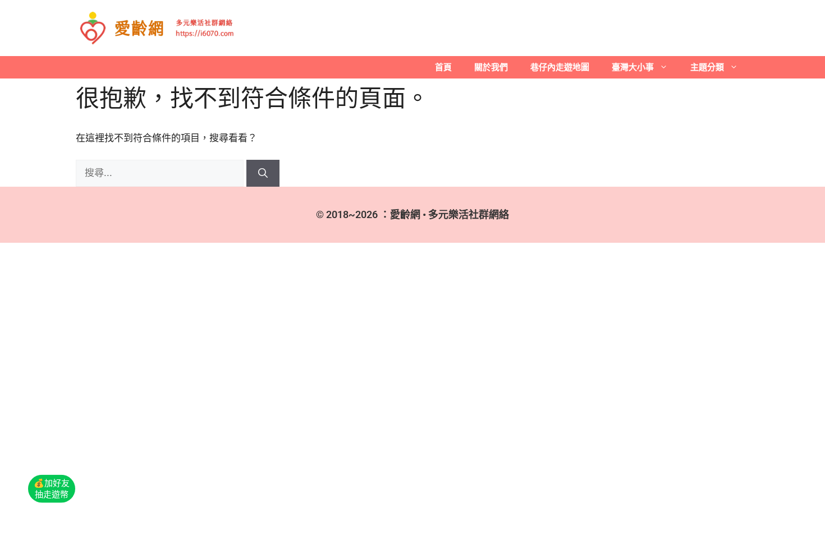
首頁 (443, 67)
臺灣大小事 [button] (633, 67)
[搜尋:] (161, 172)
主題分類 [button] (707, 67)
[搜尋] (262, 173)
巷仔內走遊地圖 (559, 67)
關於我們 (491, 67)
